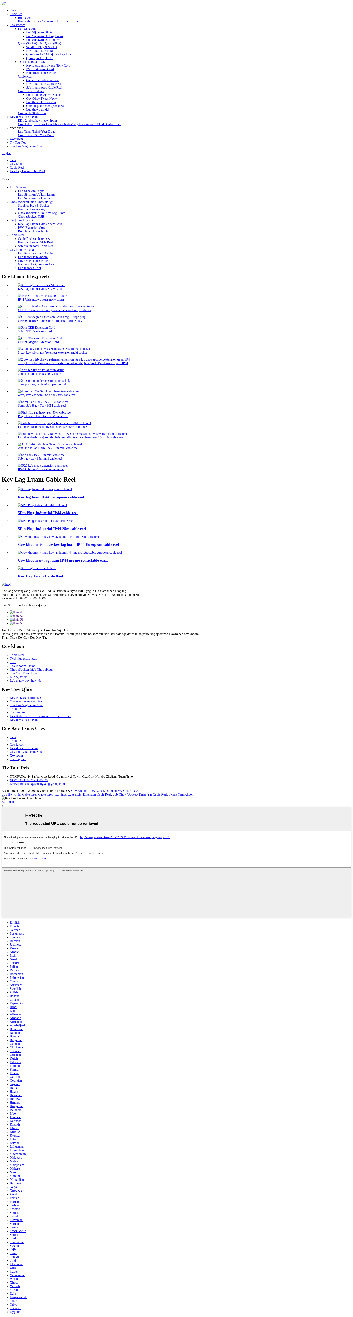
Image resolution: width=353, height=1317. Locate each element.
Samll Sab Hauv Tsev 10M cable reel (42, 405)
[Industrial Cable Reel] (37, 568)
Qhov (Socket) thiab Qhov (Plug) (39, 43)
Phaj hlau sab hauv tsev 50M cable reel (43, 416)
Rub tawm (24, 17)
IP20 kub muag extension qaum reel (41, 469)
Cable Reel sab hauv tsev (42, 80)
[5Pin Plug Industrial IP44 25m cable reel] (45, 521)
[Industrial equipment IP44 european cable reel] (58, 536)
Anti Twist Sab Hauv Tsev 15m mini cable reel (48, 448)
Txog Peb (16, 14)
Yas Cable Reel (157, 794)
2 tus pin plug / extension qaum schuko (43, 384)
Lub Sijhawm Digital (39, 32)
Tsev (13, 10)
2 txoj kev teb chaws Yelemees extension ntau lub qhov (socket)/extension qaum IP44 (73, 363)
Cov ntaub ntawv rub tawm (27, 701)
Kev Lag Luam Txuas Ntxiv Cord (48, 65)
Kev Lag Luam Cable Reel (43, 83)
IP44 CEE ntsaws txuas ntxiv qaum (41, 299)
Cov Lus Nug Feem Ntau (26, 146)
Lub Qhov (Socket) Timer (129, 794)
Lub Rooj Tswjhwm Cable (43, 95)
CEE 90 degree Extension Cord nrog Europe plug (50, 320)
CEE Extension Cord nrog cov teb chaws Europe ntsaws (54, 310)
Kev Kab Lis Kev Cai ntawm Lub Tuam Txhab (48, 21)
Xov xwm (16, 139)
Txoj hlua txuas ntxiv (31, 61)
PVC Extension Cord (40, 69)
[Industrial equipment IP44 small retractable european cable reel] (70, 552)
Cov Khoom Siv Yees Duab (36, 135)
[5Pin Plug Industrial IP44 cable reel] (42, 505)
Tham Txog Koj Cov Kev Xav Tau (24, 637)
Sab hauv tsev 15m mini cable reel (40, 458)
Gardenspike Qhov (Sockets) (45, 106)
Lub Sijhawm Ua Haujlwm (43, 39)
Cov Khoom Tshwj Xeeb (87, 790)
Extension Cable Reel (97, 794)
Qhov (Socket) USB (39, 58)
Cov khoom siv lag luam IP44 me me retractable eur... (63, 560)
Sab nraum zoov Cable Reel (44, 87)
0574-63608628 (29, 780)
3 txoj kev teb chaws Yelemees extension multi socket (52, 352)
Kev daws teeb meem (24, 117)
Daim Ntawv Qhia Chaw (122, 790)
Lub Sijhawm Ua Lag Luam (44, 36)
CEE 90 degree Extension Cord (38, 342)
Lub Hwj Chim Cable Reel (19, 794)
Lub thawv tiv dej (37, 109)
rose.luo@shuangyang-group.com (37, 784)
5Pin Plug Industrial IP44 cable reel (48, 513)
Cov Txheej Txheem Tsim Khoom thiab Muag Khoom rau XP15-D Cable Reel (69, 124)
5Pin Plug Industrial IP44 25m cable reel (52, 529)
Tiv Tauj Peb (18, 142)
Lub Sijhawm (27, 28)
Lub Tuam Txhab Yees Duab (36, 131)
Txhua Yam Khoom (181, 794)
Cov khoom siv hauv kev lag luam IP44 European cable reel (68, 544)
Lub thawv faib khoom (41, 102)
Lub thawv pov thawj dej (26, 680)
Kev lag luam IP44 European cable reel (51, 497)
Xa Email (8, 801)
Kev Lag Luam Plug (39, 50)
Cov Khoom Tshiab (31, 91)
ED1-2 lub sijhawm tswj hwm (37, 120)
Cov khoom (17, 25)
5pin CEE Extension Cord (35, 331)
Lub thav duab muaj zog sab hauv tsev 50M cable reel (53, 426)
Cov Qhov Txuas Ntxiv (41, 98)
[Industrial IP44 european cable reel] (45, 489)
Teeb (13, 662)
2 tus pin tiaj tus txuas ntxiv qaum (39, 373)
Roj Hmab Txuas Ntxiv (41, 72)
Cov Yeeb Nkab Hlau (32, 113)
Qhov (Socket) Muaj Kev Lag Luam (49, 54)
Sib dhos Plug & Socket (41, 47)
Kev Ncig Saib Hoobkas (25, 697)
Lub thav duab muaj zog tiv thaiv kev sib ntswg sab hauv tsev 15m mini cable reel (71, 437)
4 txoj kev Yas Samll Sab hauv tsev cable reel (47, 395)
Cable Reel (25, 76)
